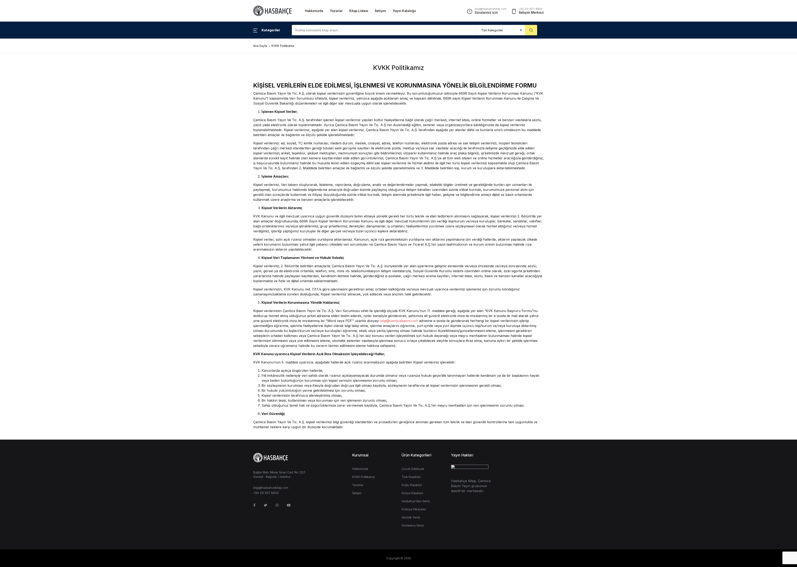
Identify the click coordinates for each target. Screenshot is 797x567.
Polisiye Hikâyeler (414, 509)
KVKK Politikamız (363, 477)
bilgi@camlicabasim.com (399, 321)
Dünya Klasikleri (412, 493)
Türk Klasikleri (411, 477)
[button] (266, 30)
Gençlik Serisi (411, 517)
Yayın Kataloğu (404, 11)
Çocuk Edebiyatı (413, 469)
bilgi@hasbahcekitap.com (270, 487)
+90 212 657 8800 (266, 493)
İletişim (380, 11)
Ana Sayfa (260, 46)
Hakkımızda (314, 11)
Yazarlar (336, 11)
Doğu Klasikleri (412, 485)
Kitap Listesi (358, 11)
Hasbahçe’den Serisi (416, 501)
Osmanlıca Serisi (413, 525)
